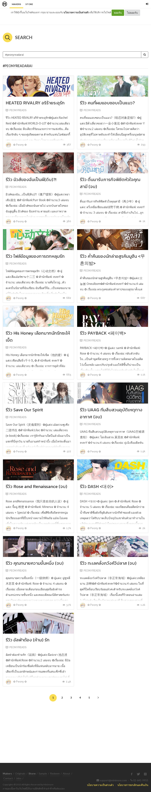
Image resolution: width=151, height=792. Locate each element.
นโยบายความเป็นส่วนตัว (76, 12)
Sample (43, 773)
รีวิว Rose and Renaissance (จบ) (36, 486)
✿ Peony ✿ (20, 144)
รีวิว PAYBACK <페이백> (103, 333)
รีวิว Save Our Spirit (24, 410)
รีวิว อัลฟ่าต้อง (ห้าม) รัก (28, 640)
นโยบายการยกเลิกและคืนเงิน (132, 784)
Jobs (18, 778)
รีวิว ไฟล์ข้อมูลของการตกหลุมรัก (35, 256)
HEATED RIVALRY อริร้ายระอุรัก (35, 103)
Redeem (55, 773)
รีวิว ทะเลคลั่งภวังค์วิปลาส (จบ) (108, 563)
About (66, 773)
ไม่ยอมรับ (132, 12)
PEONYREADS (18, 110)
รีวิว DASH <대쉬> (96, 486)
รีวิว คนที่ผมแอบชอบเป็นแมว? (107, 103)
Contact (8, 778)
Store (29, 4)
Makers (16, 4)
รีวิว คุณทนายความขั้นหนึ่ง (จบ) (35, 563)
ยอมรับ (118, 12)
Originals (20, 773)
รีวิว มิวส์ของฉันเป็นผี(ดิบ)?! (31, 179)
